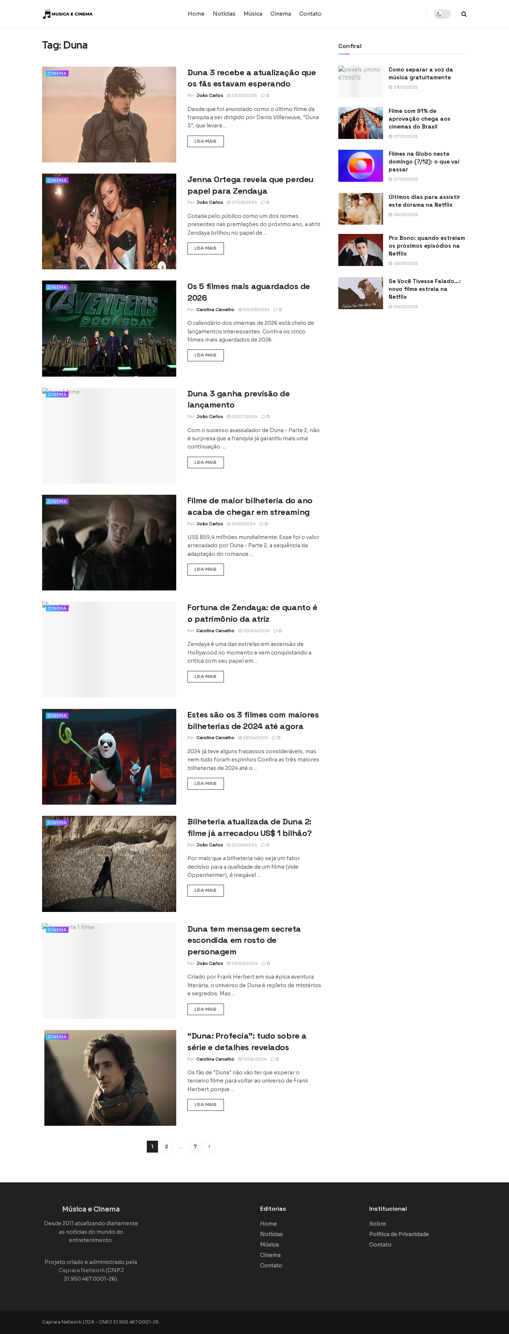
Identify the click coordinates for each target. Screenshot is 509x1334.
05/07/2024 (243, 416)
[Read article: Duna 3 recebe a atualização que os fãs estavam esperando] (109, 114)
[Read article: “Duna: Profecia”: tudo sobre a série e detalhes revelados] (109, 1078)
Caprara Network (82, 1270)
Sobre (377, 1224)
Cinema (281, 13)
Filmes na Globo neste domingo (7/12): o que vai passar (424, 161)
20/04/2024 (243, 963)
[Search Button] (464, 14)
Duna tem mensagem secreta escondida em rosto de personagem (244, 940)
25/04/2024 (255, 737)
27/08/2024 (243, 202)
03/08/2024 (255, 309)
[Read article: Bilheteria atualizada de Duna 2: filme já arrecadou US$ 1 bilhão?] (109, 864)
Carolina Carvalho (215, 309)
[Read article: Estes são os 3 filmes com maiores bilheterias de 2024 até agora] (109, 757)
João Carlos (209, 95)
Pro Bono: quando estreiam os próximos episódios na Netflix (427, 245)
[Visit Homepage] (88, 14)
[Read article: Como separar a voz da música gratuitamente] (360, 82)
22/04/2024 (243, 844)
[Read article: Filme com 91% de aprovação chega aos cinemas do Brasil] (360, 123)
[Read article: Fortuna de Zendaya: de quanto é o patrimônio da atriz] (109, 649)
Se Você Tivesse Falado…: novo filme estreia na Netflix (425, 289)
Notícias (224, 13)
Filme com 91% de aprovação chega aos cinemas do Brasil (419, 118)
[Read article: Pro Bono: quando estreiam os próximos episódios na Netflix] (360, 250)
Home (196, 13)
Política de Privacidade (399, 1234)
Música (253, 13)
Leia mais (209, 141)
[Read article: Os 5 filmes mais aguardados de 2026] (109, 328)
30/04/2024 (255, 630)
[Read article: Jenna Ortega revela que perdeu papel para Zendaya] (109, 221)
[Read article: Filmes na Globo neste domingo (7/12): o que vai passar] (360, 166)
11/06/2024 (254, 1059)
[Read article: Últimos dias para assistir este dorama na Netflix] (360, 209)
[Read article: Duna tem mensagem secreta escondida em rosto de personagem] (109, 971)
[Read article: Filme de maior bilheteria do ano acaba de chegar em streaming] (109, 542)
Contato (310, 13)
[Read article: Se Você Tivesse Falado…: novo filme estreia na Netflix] (360, 293)
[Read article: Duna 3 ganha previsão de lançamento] (109, 436)
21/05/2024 (242, 523)
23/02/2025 (243, 95)
